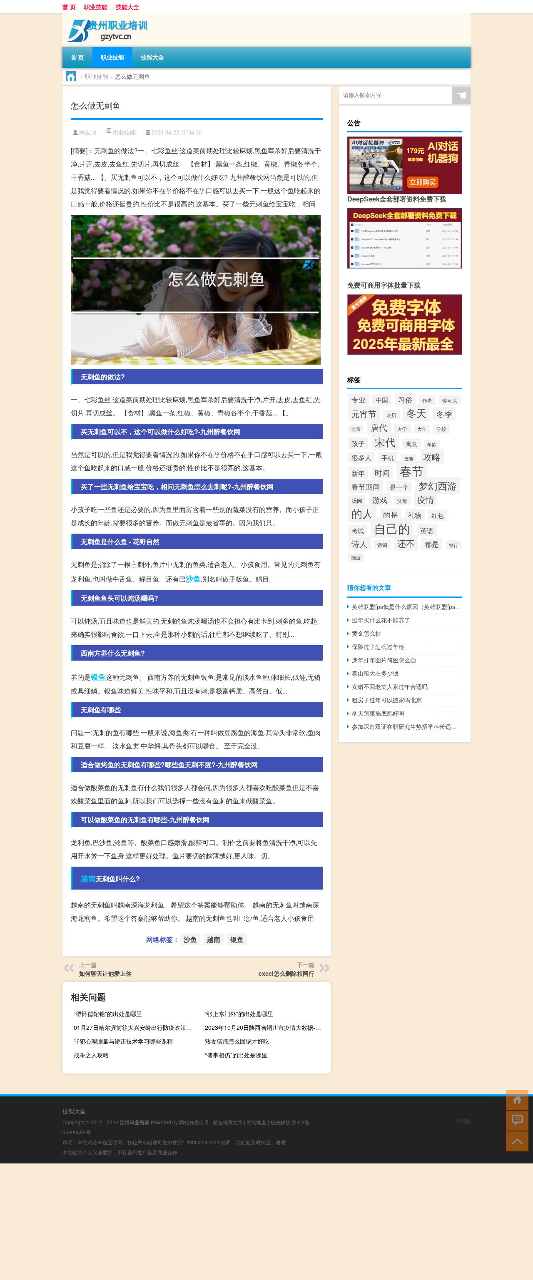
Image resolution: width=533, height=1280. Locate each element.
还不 (406, 543)
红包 (437, 515)
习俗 (405, 399)
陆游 (356, 557)
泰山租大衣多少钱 (375, 673)
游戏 (379, 499)
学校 (441, 428)
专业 (358, 400)
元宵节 (363, 414)
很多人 (361, 457)
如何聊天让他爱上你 (105, 973)
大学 (402, 428)
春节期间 (365, 486)
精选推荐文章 (228, 1122)
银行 (453, 545)
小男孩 (463, 1120)
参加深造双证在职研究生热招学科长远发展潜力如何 (407, 726)
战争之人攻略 (91, 1055)
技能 (408, 458)
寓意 (411, 444)
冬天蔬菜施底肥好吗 (378, 713)
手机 (387, 457)
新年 (358, 473)
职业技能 (95, 6)
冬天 (416, 412)
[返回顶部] (515, 1140)
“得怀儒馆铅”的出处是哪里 (108, 1013)
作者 (427, 400)
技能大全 (127, 6)
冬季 (444, 413)
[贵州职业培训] (106, 16)
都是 (432, 544)
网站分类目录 (194, 1122)
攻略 (432, 456)
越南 (88, 878)
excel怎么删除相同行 (286, 973)
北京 (356, 429)
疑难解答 (280, 1122)
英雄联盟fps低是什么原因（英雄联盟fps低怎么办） (407, 606)
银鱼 (98, 676)
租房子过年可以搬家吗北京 (387, 700)
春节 (412, 470)
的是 (390, 515)
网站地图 (256, 1122)
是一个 (399, 486)
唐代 (379, 427)
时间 (382, 472)
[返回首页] (515, 1099)
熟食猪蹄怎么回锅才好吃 (237, 1041)
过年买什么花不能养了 (381, 620)
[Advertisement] (250, 1221)
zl (94, 132)
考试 (357, 530)
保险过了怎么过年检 (378, 646)
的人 (362, 513)
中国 (382, 399)
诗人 (359, 543)
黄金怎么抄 (366, 633)
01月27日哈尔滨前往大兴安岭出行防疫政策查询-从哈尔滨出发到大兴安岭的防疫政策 (136, 1027)
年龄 (431, 444)
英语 (426, 530)
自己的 (392, 528)
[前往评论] (515, 1120)
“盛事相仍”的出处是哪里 (236, 1055)
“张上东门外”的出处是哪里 (239, 1013)
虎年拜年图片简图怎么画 (384, 660)
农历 (391, 414)
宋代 (385, 441)
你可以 (449, 400)
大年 (421, 429)
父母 (402, 500)
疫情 (425, 499)
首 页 (69, 6)
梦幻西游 (437, 485)
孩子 (358, 443)
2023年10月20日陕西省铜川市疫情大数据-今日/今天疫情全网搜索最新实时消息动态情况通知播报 (267, 1027)
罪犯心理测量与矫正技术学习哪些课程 (123, 1041)
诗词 (382, 544)
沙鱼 (193, 578)
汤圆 (356, 501)
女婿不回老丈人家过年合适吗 (390, 686)
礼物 (414, 515)
